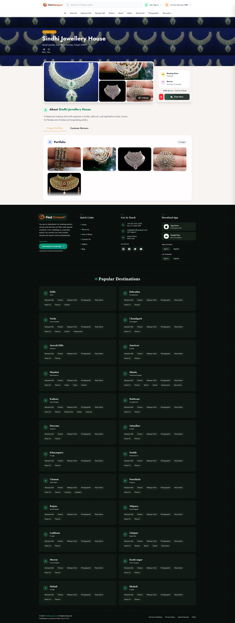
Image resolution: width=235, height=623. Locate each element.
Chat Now (178, 96)
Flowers (60, 300)
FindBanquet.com (51, 616)
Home (84, 224)
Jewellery (78, 492)
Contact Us (86, 239)
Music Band (99, 300)
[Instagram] (123, 249)
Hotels (129, 13)
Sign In (166, 249)
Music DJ (48, 305)
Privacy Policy (170, 617)
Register (176, 249)
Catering (89, 412)
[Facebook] (129, 249)
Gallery (84, 244)
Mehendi (73, 13)
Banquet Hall (100, 13)
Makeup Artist (86, 13)
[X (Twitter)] (135, 249)
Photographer (153, 13)
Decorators (167, 13)
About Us (85, 229)
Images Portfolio (54, 128)
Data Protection (183, 617)
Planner (57, 305)
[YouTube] (141, 249)
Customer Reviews (79, 128)
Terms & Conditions (155, 617)
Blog (83, 249)
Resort (120, 13)
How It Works (87, 234)
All (65, 13)
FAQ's (194, 617)
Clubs (75, 385)
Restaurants (140, 13)
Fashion (112, 13)
